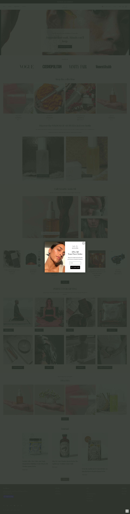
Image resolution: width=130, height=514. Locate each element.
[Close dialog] (83, 243)
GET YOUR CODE (75, 267)
